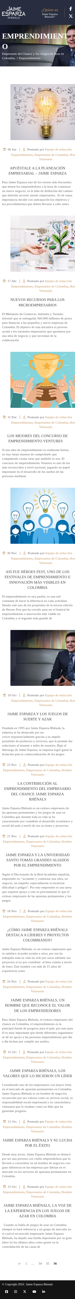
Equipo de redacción (58, 149)
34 (40, 1263)
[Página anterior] (19, 1263)
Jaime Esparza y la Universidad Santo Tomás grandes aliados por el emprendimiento (38, 860)
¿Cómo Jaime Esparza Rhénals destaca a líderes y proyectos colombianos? (37, 935)
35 (47, 1263)
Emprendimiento (22, 154)
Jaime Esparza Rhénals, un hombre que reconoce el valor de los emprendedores (37, 1005)
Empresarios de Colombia (51, 154)
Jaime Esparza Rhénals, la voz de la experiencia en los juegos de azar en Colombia (38, 1210)
